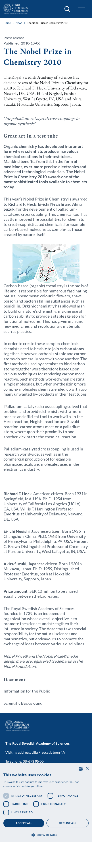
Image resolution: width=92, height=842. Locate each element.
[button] (46, 834)
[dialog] (46, 802)
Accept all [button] (24, 823)
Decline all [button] (67, 823)
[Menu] (81, 9)
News (19, 23)
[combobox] (81, 769)
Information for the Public (27, 690)
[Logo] (16, 9)
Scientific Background (23, 703)
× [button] (87, 768)
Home (7, 23)
